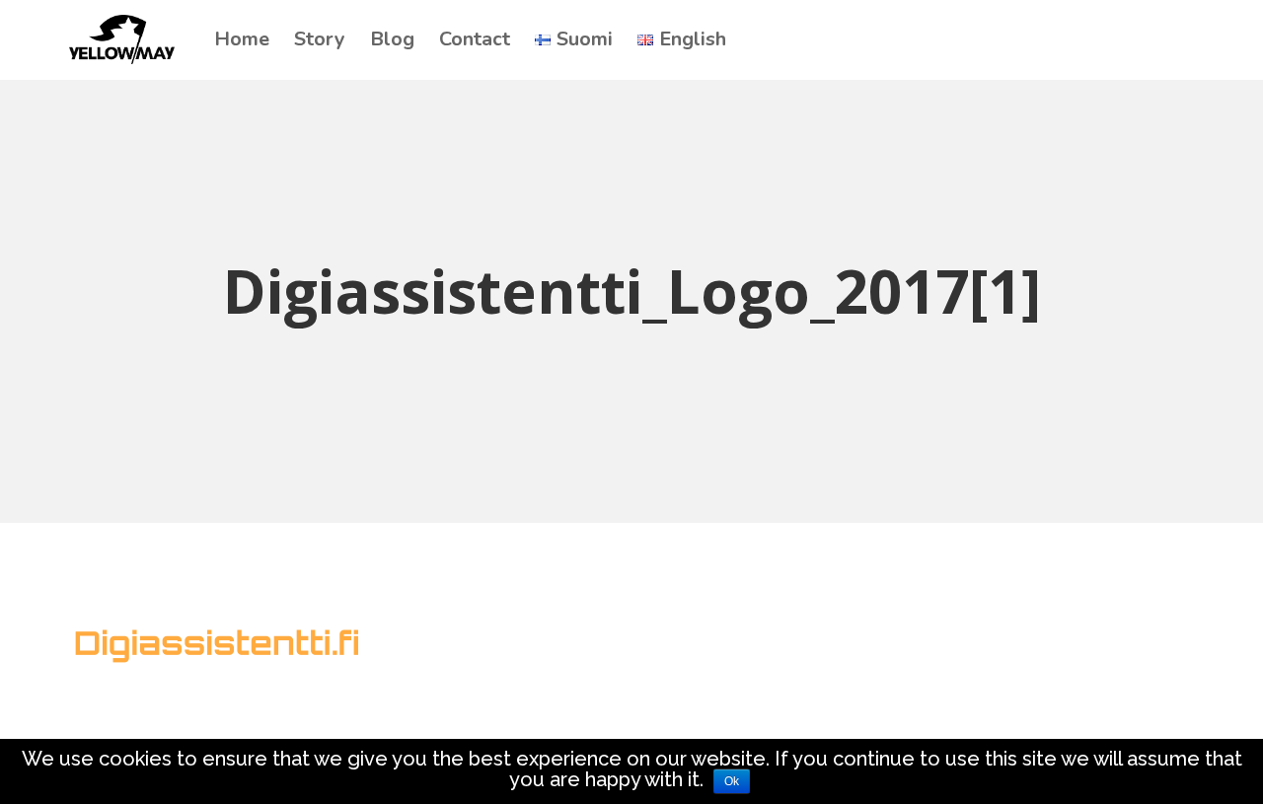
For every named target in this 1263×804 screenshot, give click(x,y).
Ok (731, 781)
